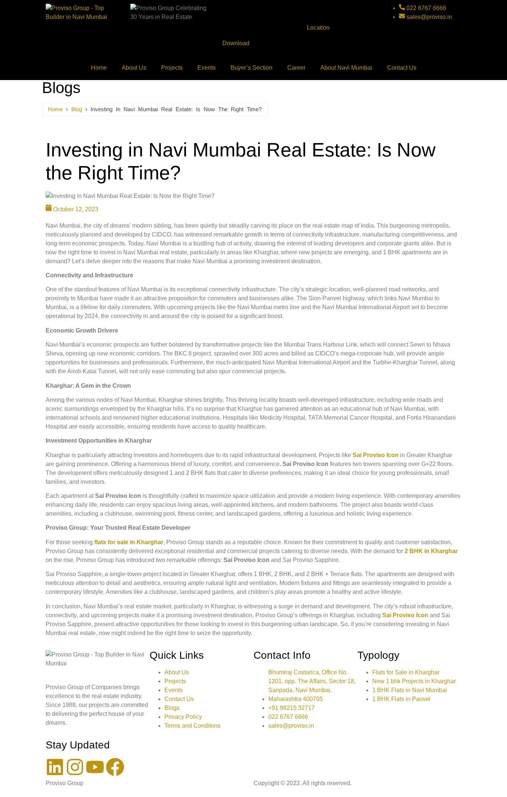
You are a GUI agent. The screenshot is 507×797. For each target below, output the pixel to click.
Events (206, 68)
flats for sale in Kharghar (128, 542)
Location (318, 27)
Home (99, 68)
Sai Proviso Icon (376, 455)
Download (235, 43)
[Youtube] (95, 767)
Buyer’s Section (251, 68)
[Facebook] (115, 767)
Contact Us (401, 68)
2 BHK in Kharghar (431, 551)
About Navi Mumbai (346, 68)
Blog (76, 109)
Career (296, 68)
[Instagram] (75, 767)
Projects (172, 68)
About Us (134, 68)
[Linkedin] (55, 767)
